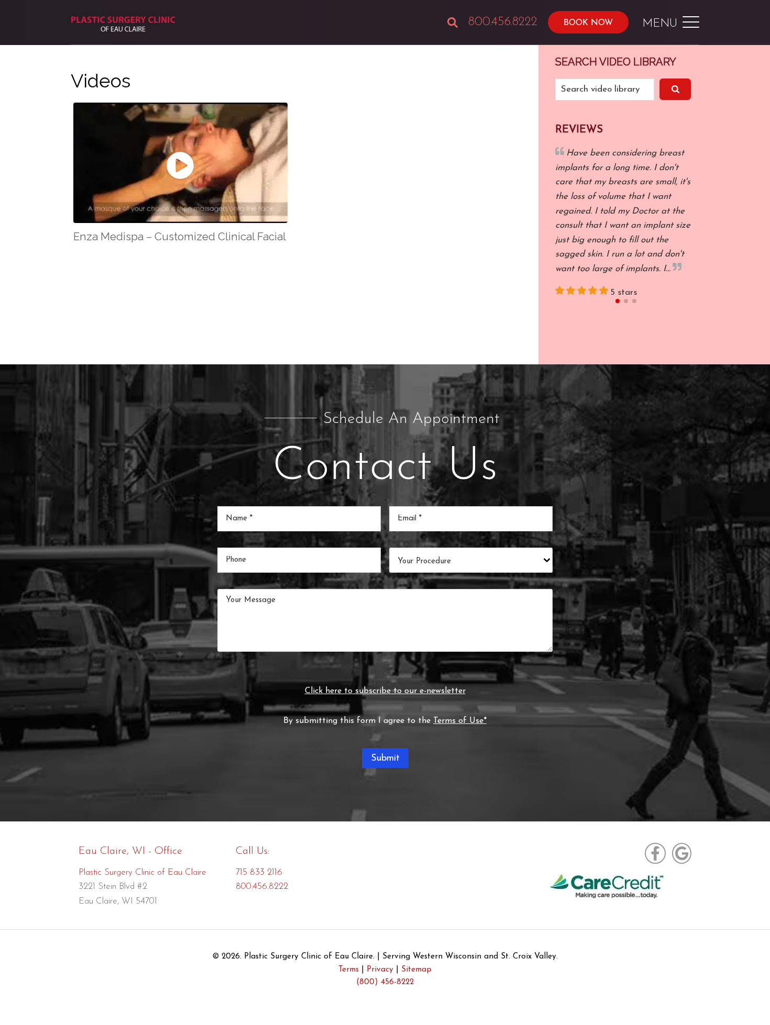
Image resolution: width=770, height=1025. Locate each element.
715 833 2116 (259, 872)
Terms (348, 970)
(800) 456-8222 (385, 982)
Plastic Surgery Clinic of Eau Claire (142, 872)
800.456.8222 (502, 22)
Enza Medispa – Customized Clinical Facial (179, 236)
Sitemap (416, 970)
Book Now (588, 23)
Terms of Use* (460, 721)
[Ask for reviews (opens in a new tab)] (680, 853)
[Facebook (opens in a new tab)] (655, 853)
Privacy (380, 970)
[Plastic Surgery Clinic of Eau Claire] (123, 24)
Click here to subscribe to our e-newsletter (385, 691)
